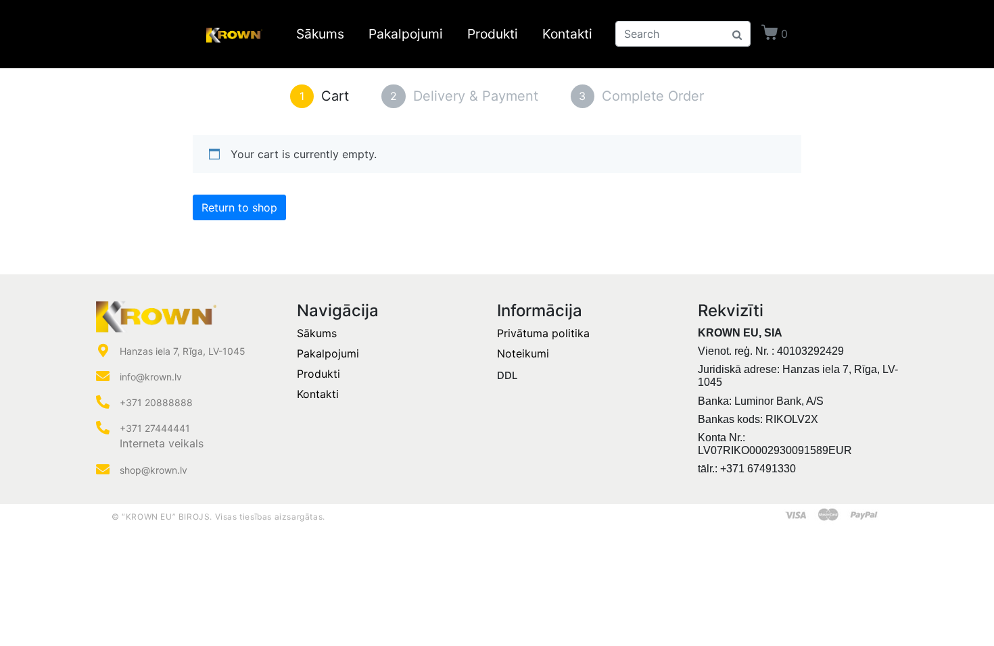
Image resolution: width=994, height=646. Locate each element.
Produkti (492, 34)
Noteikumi (523, 353)
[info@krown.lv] (103, 376)
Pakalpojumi (406, 34)
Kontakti (567, 34)
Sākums (320, 34)
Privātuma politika (543, 333)
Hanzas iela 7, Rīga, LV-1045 (182, 351)
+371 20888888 (156, 402)
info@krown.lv (151, 376)
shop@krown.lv (153, 470)
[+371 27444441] (103, 427)
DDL (507, 375)
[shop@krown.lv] (103, 469)
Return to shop (239, 207)
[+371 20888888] (103, 402)
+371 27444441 (155, 428)
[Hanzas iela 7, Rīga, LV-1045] (103, 350)
